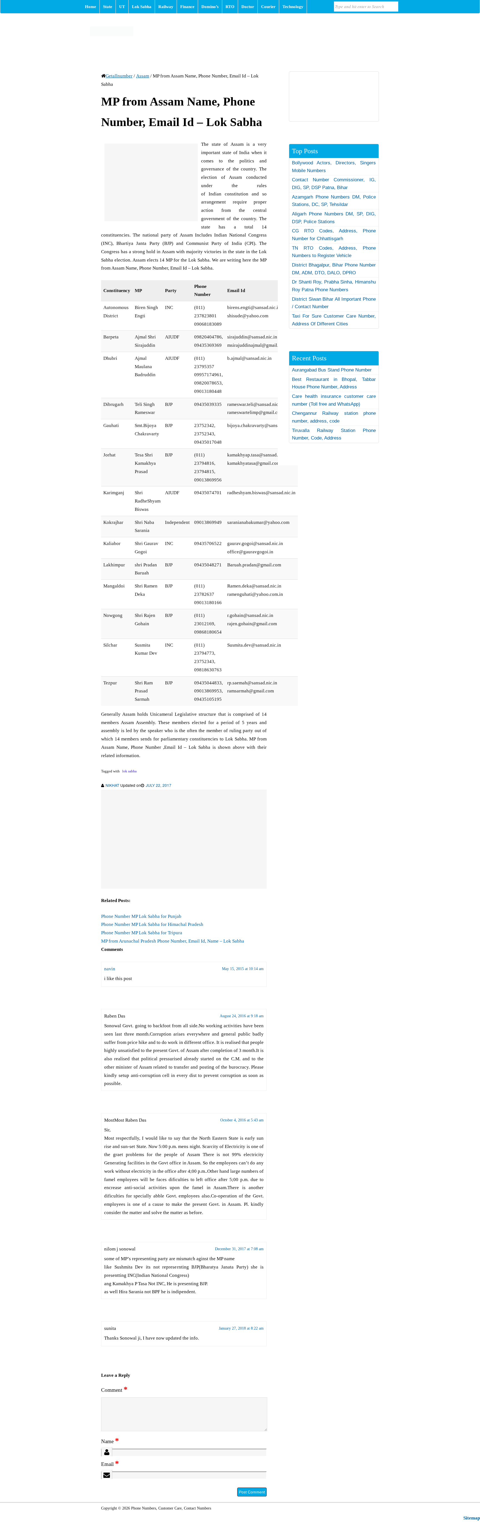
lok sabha (129, 771)
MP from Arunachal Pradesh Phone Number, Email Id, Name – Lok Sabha (172, 941)
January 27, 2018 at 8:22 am (241, 1328)
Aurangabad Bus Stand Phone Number (332, 370)
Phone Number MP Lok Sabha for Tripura (141, 932)
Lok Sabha (141, 6)
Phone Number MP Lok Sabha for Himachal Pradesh (152, 924)
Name (110, 1441)
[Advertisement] (151, 182)
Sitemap (471, 1518)
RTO (230, 6)
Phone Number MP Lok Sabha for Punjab (141, 916)
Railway (165, 6)
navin (109, 968)
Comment (114, 1390)
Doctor (247, 6)
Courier (268, 6)
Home (90, 6)
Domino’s (210, 6)
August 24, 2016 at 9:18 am (242, 1016)
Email (110, 1464)
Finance (187, 6)
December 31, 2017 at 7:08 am (239, 1249)
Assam (142, 76)
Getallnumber (119, 76)
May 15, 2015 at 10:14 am (243, 969)
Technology (292, 6)
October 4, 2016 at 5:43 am (242, 1120)
